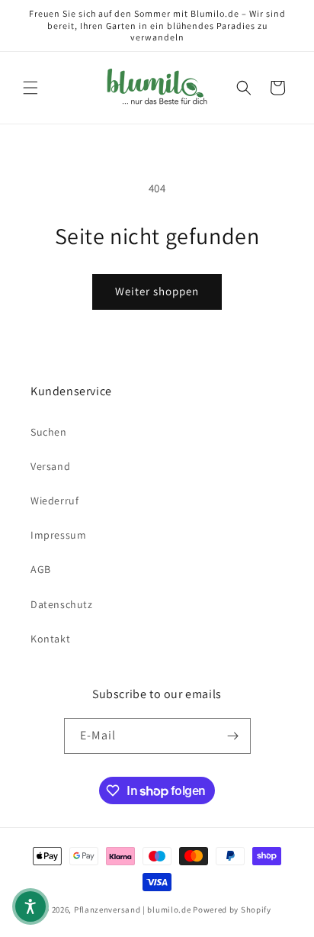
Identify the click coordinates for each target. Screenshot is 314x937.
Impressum (58, 535)
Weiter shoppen (157, 291)
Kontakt (50, 639)
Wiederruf (54, 500)
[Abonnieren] (233, 736)
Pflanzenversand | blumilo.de (132, 909)
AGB (40, 569)
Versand (50, 466)
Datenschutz (61, 604)
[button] (30, 88)
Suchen (48, 432)
